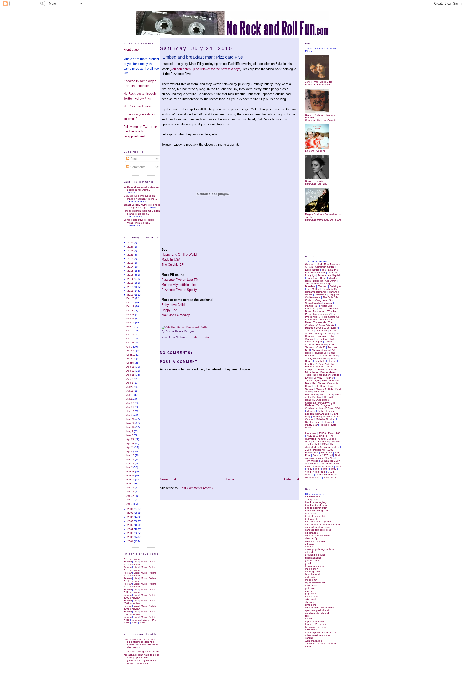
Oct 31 (130, 330)
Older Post (291, 479)
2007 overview (132, 603)
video (196, 337)
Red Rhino (327, 452)
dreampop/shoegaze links (319, 549)
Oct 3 (129, 346)
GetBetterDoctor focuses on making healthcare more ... (140, 197)
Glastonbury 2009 (323, 466)
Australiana (329, 477)
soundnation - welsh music (320, 607)
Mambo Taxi (311, 305)
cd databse (311, 532)
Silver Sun (333, 272)
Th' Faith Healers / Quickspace (319, 398)
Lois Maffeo (313, 289)
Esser (334, 327)
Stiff (323, 472)
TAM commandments (322, 456)
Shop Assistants (321, 350)
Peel (154, 620)
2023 (130, 250)
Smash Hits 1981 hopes (318, 463)
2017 (130, 266)
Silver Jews (322, 339)
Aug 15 (130, 374)
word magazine (313, 640)
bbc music (310, 513)
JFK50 (322, 433)
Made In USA (171, 259)
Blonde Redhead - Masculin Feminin (320, 116)
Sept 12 (131, 358)
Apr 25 (130, 439)
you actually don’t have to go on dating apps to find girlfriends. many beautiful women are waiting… (142, 658)
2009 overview (132, 592)
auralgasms (311, 499)
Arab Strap (329, 300)
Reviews (136, 620)
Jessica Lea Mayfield (329, 275)
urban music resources (317, 635)
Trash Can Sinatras (327, 355)
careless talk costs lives (318, 530)
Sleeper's (328, 319)
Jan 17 (130, 495)
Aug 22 (130, 370)
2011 (130, 290)
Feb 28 (130, 471)
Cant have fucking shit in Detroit (141, 651)
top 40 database (314, 621)
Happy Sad (169, 310)
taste (308, 615)
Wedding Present (322, 416)
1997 (333, 469)
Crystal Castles (313, 303)
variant (309, 638)
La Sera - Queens (315, 150)
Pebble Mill (319, 449)
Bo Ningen (335, 286)
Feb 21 (130, 475)
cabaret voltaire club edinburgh (322, 524)
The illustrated (319, 437)
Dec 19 (130, 302)
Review (128, 561)
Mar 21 (130, 459)
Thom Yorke (320, 391)
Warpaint (322, 286)
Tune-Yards (319, 322)
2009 (130, 509)
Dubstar (328, 303)
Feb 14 (130, 479)
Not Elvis (330, 458)
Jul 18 (130, 390)
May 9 (130, 431)
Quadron (310, 264)
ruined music (312, 596)
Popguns (334, 294)
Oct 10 (130, 342)
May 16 (130, 427)
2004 (130, 529)
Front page (131, 49)
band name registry (316, 502)
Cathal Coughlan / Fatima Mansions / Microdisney (322, 369)
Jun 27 (130, 403)
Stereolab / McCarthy (317, 402)
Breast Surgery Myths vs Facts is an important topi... (142, 206)
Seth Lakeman (326, 411)
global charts (312, 560)
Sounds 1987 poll (323, 455)
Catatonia (332, 383)
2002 (130, 537)
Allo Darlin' (331, 281)
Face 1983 (334, 433)
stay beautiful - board (317, 613)
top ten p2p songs (315, 624)
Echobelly (320, 361)
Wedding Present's (321, 312)
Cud (319, 264)
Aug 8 (130, 379)
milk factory (311, 577)
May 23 (130, 423)
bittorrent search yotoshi (318, 521)
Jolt (307, 283)
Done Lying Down (316, 278)
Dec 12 (130, 306)
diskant (309, 546)
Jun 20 (130, 407)
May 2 (130, 435)
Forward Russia (330, 380)
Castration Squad (325, 266)
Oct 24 (130, 334)
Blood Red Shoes (315, 383)
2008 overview (132, 597)
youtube (207, 337)
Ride (330, 389)
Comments (137, 167)
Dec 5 (130, 310)
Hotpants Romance (316, 291)
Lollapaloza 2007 (330, 460)
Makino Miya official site (179, 285)
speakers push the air (317, 610)
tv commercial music (316, 627)
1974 (325, 444)
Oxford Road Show (326, 474)
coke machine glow (315, 541)
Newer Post (168, 479)
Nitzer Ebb (326, 305)
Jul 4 (129, 399)
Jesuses (335, 441)
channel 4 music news (317, 535)
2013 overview (132, 570)
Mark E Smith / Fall (329, 408)
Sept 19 (131, 354)
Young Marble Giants (317, 358)
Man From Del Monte (320, 365)
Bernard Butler (321, 374)
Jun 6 (129, 415)
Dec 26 (130, 298)
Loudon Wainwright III (317, 413)
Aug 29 (130, 366)
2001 (130, 541)
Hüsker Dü (321, 352)
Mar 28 (130, 455)
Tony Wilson (311, 460)
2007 (130, 517)
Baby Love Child (173, 305)
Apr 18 (130, 443)
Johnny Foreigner (323, 377)
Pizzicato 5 (321, 294)
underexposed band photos (320, 632)
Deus (308, 322)
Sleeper (332, 361)
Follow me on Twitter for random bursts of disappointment (140, 131)
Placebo (324, 424)
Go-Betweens (312, 297)
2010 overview (132, 586)
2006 (130, 521)
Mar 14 (130, 463)
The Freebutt (312, 444)
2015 (130, 274)
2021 (130, 254)
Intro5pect (311, 308)
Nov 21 (130, 318)
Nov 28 (130, 314)
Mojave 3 (321, 389)
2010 (130, 295)
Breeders (310, 286)
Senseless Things (321, 283)
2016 (130, 270)
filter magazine (313, 557)
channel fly (311, 538)
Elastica (328, 422)
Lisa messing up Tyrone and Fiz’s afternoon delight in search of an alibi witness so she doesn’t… (141, 643)
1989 (316, 472)
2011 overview (132, 581)
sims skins (310, 604)
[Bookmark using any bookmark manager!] (185, 327)
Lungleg (317, 341)
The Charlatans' (319, 323)
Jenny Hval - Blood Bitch (319, 81)
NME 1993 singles (317, 436)
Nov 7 (130, 326)
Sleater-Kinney (313, 422)
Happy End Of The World (179, 254)
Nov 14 (130, 322)
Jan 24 (130, 491)
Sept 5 (130, 362)
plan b (308, 591)
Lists (136, 561)
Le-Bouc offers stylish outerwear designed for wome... (141, 188)
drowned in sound (315, 554)
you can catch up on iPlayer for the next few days (205, 69)
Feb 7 (130, 483)
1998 (325, 469)
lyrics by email (312, 574)
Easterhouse (312, 269)
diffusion (310, 544)
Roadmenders (321, 441)
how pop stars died (315, 566)
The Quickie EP (173, 264)
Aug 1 (130, 382)
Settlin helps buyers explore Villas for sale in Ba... (139, 221)
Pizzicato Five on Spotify (179, 290)
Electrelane (311, 394)
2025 (130, 242)
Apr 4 (129, 451)
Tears (308, 374)
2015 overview (132, 559)
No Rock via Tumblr (137, 106)
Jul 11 (130, 395)
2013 (130, 282)
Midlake (323, 308)
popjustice (311, 593)
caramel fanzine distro (317, 527)
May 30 (130, 419)
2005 (130, 525)
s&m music (311, 599)
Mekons (311, 411)
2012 (130, 287)
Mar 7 (129, 467)
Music (144, 561)
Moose (328, 341)
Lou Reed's (317, 364)
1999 (317, 469)
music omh (311, 579)
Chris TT (321, 347)
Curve (308, 386)
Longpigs (310, 275)
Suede (335, 374)
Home (230, 479)
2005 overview (132, 614)
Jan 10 (130, 499)
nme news (311, 585)
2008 (130, 513)
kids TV (309, 474)
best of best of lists (315, 516)
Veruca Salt (326, 394)
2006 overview (132, 608)
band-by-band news (316, 505)
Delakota (318, 281)
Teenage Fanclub (324, 333)
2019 (130, 258)
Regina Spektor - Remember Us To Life (323, 215)
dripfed (309, 552)
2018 (130, 262)
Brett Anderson (328, 372)
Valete (152, 561)
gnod (308, 563)
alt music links (312, 496)
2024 (130, 246)
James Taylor (312, 380)
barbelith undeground (317, 510)
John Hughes (331, 447)
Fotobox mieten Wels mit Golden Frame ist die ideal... (142, 212)
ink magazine (312, 571)
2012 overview (132, 575)
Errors (308, 377)
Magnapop (319, 311)
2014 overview (132, 564)
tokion (308, 618)
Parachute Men (330, 289)
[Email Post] (196, 331)
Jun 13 (130, 411)
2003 (130, 533)
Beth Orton (320, 386)
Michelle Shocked (325, 419)
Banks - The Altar (314, 181)
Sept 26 (131, 350)
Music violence (313, 477)
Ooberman (322, 330)
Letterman (311, 433)
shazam (309, 602)
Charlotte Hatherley (316, 344)
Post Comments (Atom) (196, 488)
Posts (134, 159)
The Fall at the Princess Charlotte (321, 271)
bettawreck (311, 519)
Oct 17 (130, 338)
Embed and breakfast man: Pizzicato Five (203, 57)
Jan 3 (129, 503)
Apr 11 (130, 447)
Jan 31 (130, 487)
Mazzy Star (311, 424)
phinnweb (310, 588)
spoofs (331, 472)
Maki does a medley (176, 315)
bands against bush (316, 507)
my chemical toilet (315, 582)
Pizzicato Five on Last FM (180, 279)
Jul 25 (130, 387)
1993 (308, 472)
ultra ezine (311, 629)
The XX (309, 330)
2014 (130, 279)
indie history (311, 568)
